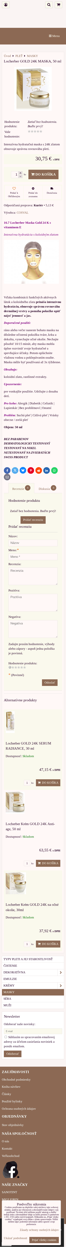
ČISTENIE (10, 965)
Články (6, 1094)
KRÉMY (8, 985)
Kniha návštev (11, 1086)
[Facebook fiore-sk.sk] (11, 1177)
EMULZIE (10, 979)
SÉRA (7, 998)
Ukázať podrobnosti (15, 1238)
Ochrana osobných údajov (19, 1108)
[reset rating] (9, 667)
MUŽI (7, 1005)
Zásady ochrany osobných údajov (39, 1229)
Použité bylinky (12, 1101)
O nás (5, 1141)
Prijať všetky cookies (44, 1240)
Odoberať (12, 1054)
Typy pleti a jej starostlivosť (28, 959)
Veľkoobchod (10, 1156)
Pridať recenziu (33, 520)
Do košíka (45, 174)
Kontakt (7, 1148)
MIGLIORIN (10, 1199)
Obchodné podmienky (16, 1079)
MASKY (8, 992)
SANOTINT (9, 1192)
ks (32, 783)
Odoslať (50, 682)
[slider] (35, 131)
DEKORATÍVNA (14, 972)
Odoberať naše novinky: (19, 1024)
